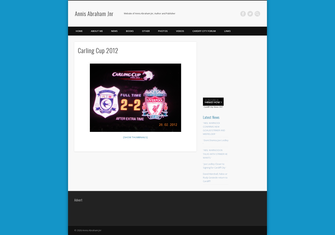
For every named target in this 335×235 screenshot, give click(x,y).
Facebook (243, 14)
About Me (97, 31)
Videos (180, 31)
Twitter (250, 14)
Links (227, 31)
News (114, 31)
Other (146, 31)
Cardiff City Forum (204, 31)
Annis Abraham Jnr (94, 13)
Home (79, 31)
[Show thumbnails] (135, 137)
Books (130, 31)
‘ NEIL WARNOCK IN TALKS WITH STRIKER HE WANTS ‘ (215, 154)
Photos (163, 31)
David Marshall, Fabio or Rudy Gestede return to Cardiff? (215, 177)
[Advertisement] (229, 67)
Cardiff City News (211, 107)
